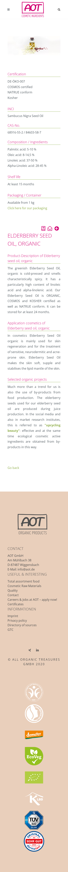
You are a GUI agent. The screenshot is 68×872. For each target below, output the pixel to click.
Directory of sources (22, 625)
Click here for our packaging (27, 208)
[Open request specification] (43, 229)
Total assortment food (23, 581)
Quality (13, 590)
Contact (13, 595)
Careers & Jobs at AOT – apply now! (32, 600)
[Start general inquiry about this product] (50, 229)
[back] (56, 229)
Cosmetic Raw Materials (24, 586)
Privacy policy (17, 620)
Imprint (13, 616)
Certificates (16, 604)
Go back (13, 468)
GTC (10, 630)
